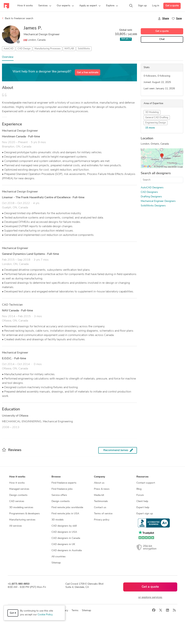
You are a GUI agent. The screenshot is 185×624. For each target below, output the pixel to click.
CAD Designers (149, 192)
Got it (13, 613)
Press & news (101, 489)
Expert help (142, 507)
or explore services (150, 597)
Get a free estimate (87, 72)
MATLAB (69, 49)
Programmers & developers (24, 513)
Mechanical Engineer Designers (158, 201)
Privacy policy (101, 519)
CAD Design (24, 49)
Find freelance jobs (62, 489)
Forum (140, 495)
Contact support (145, 483)
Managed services (19, 489)
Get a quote (172, 5)
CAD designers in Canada (65, 538)
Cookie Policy (45, 614)
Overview (8, 57)
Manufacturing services (22, 519)
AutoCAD (9, 49)
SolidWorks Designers (153, 205)
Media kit (99, 495)
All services (15, 526)
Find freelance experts (63, 483)
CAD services (16, 501)
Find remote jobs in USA (65, 513)
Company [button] (99, 476)
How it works (17, 483)
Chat (162, 39)
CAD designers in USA (64, 532)
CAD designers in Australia (66, 550)
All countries (58, 556)
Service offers (59, 495)
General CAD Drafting (156, 117)
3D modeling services (21, 507)
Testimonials (101, 501)
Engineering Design (155, 123)
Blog (138, 489)
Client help (142, 501)
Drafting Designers (151, 196)
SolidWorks (84, 49)
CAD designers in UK (63, 544)
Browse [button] (56, 476)
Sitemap (56, 562)
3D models (57, 519)
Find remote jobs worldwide (67, 507)
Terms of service (103, 513)
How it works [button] (17, 476)
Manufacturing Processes (48, 49)
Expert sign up (144, 513)
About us (99, 483)
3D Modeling (152, 112)
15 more (150, 127)
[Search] (131, 6)
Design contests (18, 495)
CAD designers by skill (64, 526)
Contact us (100, 507)
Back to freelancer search (18, 18)
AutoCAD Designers (152, 187)
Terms (75, 610)
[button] (45, 6)
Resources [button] (142, 476)
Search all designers (156, 173)
